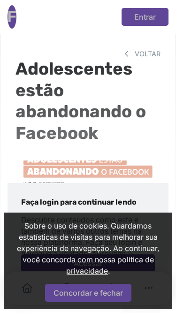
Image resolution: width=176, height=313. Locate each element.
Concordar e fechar (88, 293)
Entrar (145, 17)
